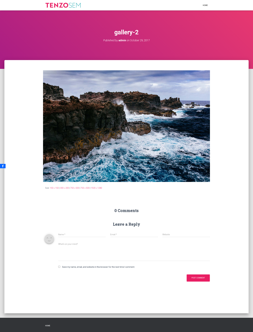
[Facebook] (3, 166)
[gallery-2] (126, 126)
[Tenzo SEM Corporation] (63, 5)
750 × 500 (74, 188)
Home (205, 5)
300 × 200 (64, 188)
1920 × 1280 (96, 188)
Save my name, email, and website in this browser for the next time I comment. (98, 267)
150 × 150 (54, 188)
